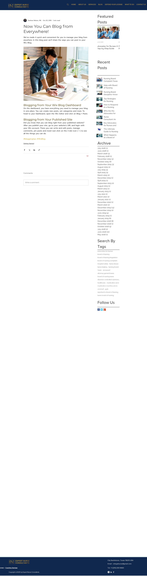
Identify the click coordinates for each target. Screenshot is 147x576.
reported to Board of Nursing (108, 292)
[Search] (68, 4)
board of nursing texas (106, 277)
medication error (113, 283)
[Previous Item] (101, 32)
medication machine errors (108, 286)
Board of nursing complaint (107, 261)
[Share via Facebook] (24, 150)
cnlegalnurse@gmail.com (122, 564)
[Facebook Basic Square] (99, 309)
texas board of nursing (106, 295)
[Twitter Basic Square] (101, 309)
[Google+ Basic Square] (105, 309)
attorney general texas (106, 273)
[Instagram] (109, 572)
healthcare (102, 283)
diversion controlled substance (109, 280)
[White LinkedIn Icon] (111, 572)
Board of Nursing (103, 254)
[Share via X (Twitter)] (29, 150)
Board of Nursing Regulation (108, 257)
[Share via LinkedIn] (34, 150)
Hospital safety (103, 264)
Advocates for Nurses (105, 251)
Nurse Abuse (113, 264)
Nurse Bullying (102, 267)
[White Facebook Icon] (114, 572)
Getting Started (29, 143)
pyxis (106, 289)
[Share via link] (39, 150)
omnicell (101, 289)
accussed (106, 270)
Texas (100, 270)
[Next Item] (116, 32)
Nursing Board (113, 267)
